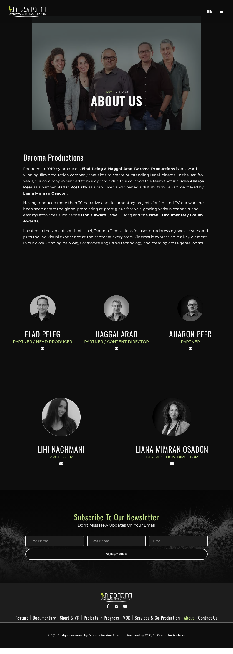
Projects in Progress (101, 617)
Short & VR (70, 617)
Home (110, 92)
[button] (221, 11)
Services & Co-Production (157, 617)
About (189, 617)
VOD (127, 617)
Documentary (44, 617)
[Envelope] (42, 348)
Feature (22, 617)
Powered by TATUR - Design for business (156, 635)
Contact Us (208, 617)
